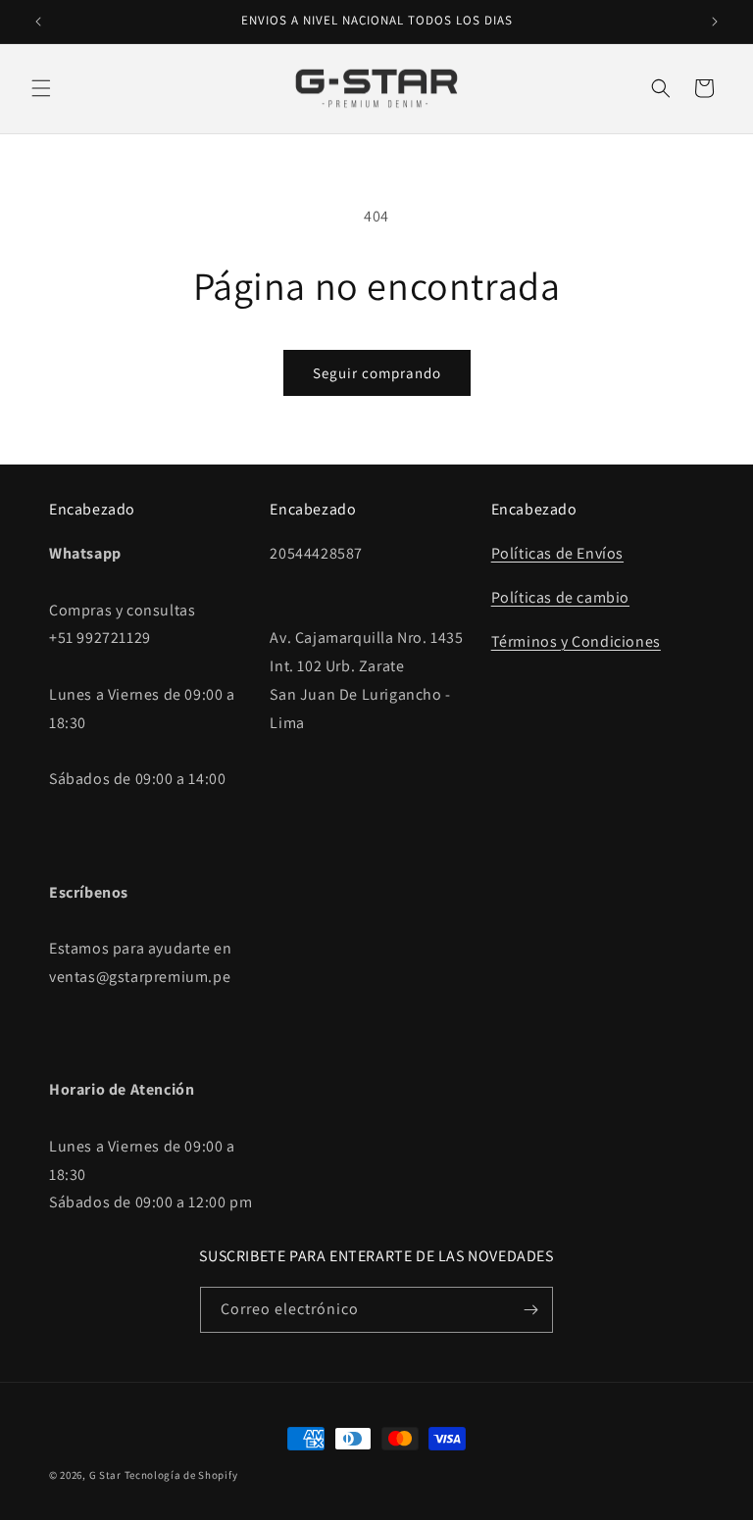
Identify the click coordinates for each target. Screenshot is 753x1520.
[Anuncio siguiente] (714, 21)
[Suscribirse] (530, 1310)
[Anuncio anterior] (38, 21)
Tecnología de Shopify (181, 1475)
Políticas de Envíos (557, 553)
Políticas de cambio (560, 597)
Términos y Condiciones (576, 641)
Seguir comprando (377, 373)
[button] (41, 88)
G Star (105, 1475)
